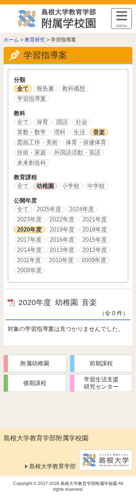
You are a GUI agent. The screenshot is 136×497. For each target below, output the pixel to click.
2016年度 (62, 240)
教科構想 (73, 88)
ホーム (11, 40)
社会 (81, 122)
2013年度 (62, 250)
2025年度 (49, 209)
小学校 (70, 186)
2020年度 (29, 230)
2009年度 (94, 260)
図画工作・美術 (37, 142)
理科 (60, 132)
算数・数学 (31, 132)
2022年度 (62, 219)
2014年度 (29, 250)
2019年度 (62, 230)
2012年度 (94, 250)
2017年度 (29, 240)
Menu (121, 25)
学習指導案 (31, 99)
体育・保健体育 (86, 142)
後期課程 (34, 383)
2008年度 (29, 270)
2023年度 (29, 219)
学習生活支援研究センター (101, 383)
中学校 (96, 186)
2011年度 (29, 260)
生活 (79, 132)
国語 (62, 122)
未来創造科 (31, 163)
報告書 (45, 88)
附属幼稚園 (34, 363)
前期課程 (101, 363)
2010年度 (61, 260)
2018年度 (94, 230)
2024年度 (81, 209)
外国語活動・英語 (77, 152)
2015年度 (94, 240)
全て (23, 88)
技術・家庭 (31, 152)
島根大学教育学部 (52, 466)
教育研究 (35, 40)
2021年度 (94, 219)
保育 (42, 122)
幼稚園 (45, 186)
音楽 (99, 132)
